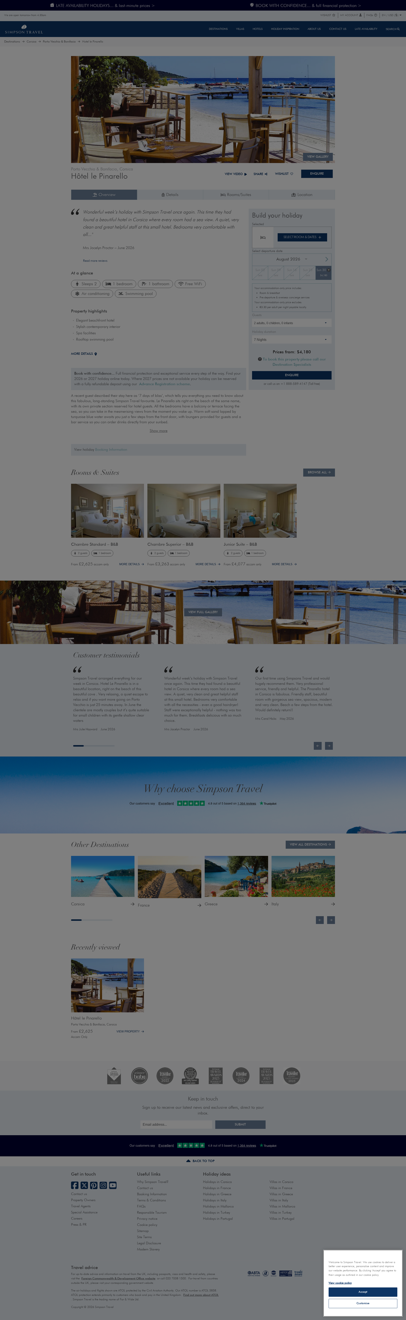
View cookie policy (340, 1283)
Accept (363, 1292)
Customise (363, 1303)
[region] (363, 1283)
